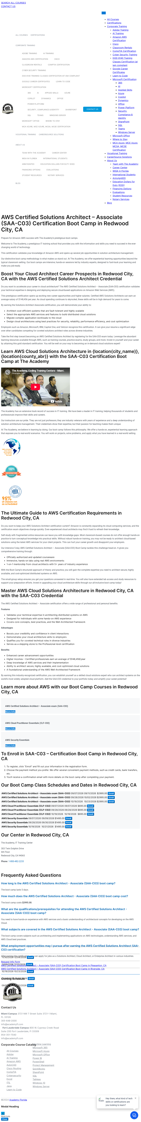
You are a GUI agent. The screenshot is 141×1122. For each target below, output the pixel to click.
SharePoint (71, 110)
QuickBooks (39, 1068)
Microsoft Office (30, 121)
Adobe (10, 1054)
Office (60, 98)
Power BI (37, 1058)
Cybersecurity (14, 1075)
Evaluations (53, 170)
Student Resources (32, 175)
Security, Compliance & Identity (43, 110)
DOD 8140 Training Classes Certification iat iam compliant (51, 76)
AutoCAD (11, 1065)
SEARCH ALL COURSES (13, 2)
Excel (9, 1079)
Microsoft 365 (40, 1047)
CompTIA (11, 1072)
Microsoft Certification (34, 87)
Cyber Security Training (34, 70)
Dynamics (46, 98)
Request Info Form (10, 961)
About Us (20, 145)
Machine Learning (42, 1044)
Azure (67, 93)
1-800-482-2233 (16, 861)
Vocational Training (26, 134)
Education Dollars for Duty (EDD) (57, 164)
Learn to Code (63, 81)
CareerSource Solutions (51, 134)
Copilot (31, 98)
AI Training (48, 53)
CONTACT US (8, 6)
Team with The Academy (34, 153)
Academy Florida (18, 1099)
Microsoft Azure (41, 1051)
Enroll (111, 793)
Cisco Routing (14, 1068)
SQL (29, 115)
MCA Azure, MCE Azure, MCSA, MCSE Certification (46, 126)
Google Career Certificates (36, 81)
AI (38, 93)
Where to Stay (53, 121)
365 (29, 93)
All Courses (22, 35)
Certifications (38, 35)
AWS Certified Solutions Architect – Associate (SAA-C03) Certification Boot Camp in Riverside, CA (53, 968)
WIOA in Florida (29, 158)
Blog (18, 183)
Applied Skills (51, 93)
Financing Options (31, 170)
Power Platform (36, 104)
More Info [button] (10, 711)
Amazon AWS (14, 1061)
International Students (55, 158)
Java (9, 1086)
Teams (40, 115)
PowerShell (38, 1061)
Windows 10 (39, 1082)
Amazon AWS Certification (35, 59)
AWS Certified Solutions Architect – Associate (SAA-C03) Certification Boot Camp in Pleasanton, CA (53, 965)
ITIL (8, 1082)
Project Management (43, 1065)
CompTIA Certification (59, 65)
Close (4, 1119)
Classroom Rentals (32, 65)
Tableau (37, 1079)
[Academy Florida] (7, 115)
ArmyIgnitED (28, 164)
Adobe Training (29, 53)
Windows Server (58, 115)
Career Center (59, 153)
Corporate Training (25, 45)
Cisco (57, 59)
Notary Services (56, 175)
